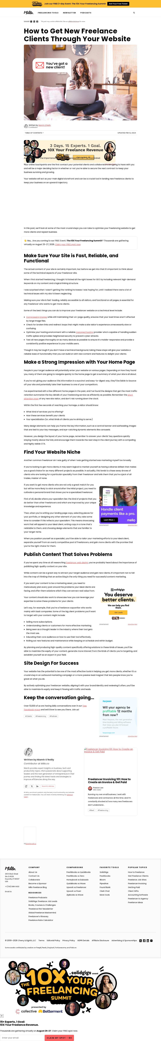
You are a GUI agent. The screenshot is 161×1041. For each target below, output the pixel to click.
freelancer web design (77, 562)
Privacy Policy (69, 940)
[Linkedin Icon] (148, 940)
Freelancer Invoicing (137, 883)
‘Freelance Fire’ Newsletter (41, 908)
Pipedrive (104, 883)
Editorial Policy (53, 940)
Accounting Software (138, 894)
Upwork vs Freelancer (76, 887)
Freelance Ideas (135, 902)
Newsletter (69, 12)
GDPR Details (83, 940)
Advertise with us (31, 844)
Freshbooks (105, 876)
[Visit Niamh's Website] (26, 786)
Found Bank (105, 887)
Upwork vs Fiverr (74, 891)
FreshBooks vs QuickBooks (79, 872)
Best (92, 810)
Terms (41, 940)
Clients (29, 716)
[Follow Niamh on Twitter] (32, 786)
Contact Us (34, 876)
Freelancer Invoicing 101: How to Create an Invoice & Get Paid (109, 780)
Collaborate (34, 879)
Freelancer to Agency (138, 898)
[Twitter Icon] (140, 940)
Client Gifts (133, 891)
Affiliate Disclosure (100, 940)
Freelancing (41, 716)
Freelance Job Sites (137, 879)
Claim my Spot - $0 (59, 1038)
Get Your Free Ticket (118, 4)
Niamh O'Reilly (44, 125)
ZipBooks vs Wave (75, 894)
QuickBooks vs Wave (76, 883)
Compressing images (36, 317)
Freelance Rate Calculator (41, 920)
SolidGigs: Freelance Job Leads (43, 901)
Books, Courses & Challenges (42, 905)
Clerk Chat (105, 891)
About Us (33, 872)
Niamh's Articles (48, 786)
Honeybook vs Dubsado (78, 879)
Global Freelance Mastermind (42, 912)
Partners (54, 716)
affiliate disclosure (73, 21)
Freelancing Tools (48, 12)
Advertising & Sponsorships (124, 940)
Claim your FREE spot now (67, 244)
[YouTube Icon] (151, 940)
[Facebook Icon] (144, 940)
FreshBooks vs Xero (75, 876)
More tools (105, 894)
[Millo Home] (30, 12)
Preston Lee (98, 787)
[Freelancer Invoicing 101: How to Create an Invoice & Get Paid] (110, 761)
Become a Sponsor (37, 883)
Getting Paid (134, 887)
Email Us (8, 891)
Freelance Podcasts (38, 897)
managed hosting (84, 332)
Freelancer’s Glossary (38, 916)
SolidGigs (104, 872)
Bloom (103, 879)
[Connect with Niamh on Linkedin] (37, 786)
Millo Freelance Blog (38, 887)
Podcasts (85, 12)
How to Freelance (136, 872)
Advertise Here (132, 525)
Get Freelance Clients (138, 876)
